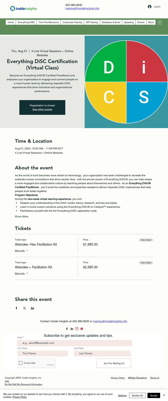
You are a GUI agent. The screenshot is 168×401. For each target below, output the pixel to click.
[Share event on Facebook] (16, 308)
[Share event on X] (24, 308)
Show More (21, 216)
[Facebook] (67, 328)
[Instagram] (76, 328)
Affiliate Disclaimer (137, 377)
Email (20, 337)
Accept (153, 395)
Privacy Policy (19, 397)
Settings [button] (122, 395)
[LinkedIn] (72, 328)
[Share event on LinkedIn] (32, 308)
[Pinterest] (81, 328)
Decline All (137, 395)
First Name (22, 348)
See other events (42, 109)
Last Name (79, 348)
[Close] (164, 395)
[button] (160, 22)
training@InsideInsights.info (82, 8)
